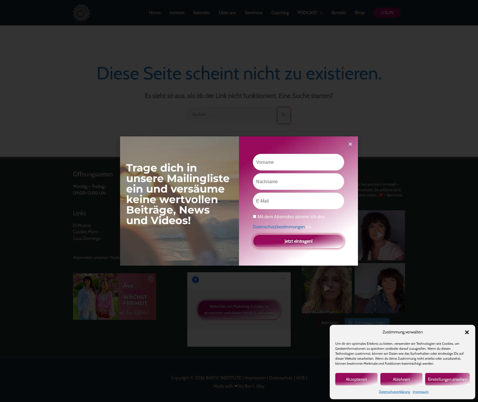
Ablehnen (401, 379)
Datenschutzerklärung (394, 392)
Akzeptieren (356, 379)
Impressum (421, 392)
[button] (467, 332)
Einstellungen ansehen (447, 379)
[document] (239, 201)
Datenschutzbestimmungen (279, 226)
